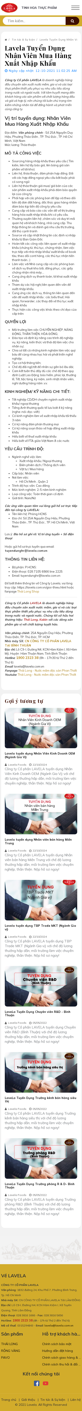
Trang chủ (8, 1400)
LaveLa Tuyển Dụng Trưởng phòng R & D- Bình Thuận (39, 1185)
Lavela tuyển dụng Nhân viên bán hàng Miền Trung (38, 841)
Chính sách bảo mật (56, 1344)
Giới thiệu (28, 1400)
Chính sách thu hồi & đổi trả (61, 1364)
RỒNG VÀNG (10, 1351)
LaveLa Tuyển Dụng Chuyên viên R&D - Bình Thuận (37, 1013)
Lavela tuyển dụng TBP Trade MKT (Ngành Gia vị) (40, 927)
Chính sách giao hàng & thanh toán (61, 1357)
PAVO (5, 1357)
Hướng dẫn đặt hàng (57, 1351)
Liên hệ (75, 1400)
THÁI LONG (9, 1344)
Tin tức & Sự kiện (23, 39)
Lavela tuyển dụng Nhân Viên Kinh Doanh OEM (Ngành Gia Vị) (40, 755)
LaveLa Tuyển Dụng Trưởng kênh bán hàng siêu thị (40, 1099)
